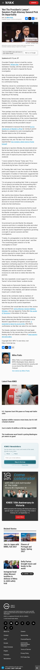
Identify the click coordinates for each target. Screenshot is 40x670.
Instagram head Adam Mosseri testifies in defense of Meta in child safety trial (10, 578)
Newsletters (7, 658)
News (16, 453)
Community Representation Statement (25, 644)
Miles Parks (10, 17)
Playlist (6, 651)
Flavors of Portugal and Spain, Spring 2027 (26, 548)
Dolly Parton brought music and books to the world (28, 565)
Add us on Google (30, 53)
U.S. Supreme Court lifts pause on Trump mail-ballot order (19, 412)
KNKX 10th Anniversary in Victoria (20, 504)
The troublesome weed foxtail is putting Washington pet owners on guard (19, 435)
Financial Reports (26, 639)
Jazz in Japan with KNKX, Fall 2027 (11, 545)
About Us (6, 631)
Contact (6, 635)
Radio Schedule (8, 647)
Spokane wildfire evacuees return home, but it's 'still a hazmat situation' (19, 421)
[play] (3, 668)
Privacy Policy (25, 465)
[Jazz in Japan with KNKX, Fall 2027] (11, 537)
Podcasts (6, 654)
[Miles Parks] (6, 358)
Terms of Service (26, 649)
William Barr (15, 64)
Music (8, 453)
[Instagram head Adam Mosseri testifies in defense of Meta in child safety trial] (11, 564)
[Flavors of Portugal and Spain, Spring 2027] (28, 537)
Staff (5, 639)
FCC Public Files (25, 657)
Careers (23, 631)
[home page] (9, 3)
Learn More (20, 517)
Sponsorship (24, 635)
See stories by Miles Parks (21, 371)
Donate (33, 2)
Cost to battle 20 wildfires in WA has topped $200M (19, 428)
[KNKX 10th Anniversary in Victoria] (20, 485)
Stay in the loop (20, 462)
